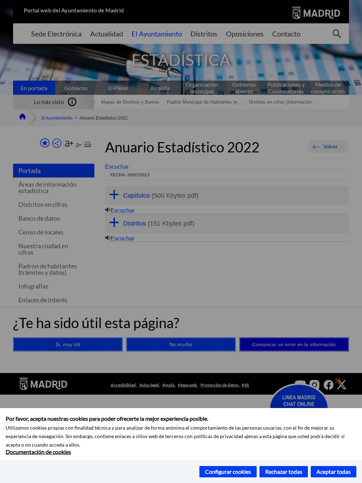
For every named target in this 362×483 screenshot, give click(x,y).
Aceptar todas (333, 471)
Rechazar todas (283, 471)
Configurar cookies (228, 471)
